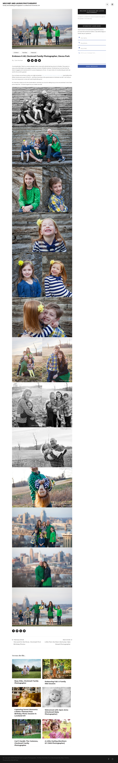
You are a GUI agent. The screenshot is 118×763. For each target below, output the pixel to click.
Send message (92, 66)
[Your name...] (79, 37)
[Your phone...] (79, 42)
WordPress (14, 760)
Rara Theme (65, 758)
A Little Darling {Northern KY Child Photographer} (55, 742)
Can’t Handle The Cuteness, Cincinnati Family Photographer (26, 743)
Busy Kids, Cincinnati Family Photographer (26, 682)
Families (24, 52)
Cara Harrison (18, 60)
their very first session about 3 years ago (52, 75)
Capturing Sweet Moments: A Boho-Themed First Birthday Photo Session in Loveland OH (26, 713)
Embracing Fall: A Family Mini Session (55, 683)
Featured (33, 52)
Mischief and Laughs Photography (20, 3)
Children (16, 52)
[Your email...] (79, 47)
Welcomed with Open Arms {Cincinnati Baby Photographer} (56, 712)
